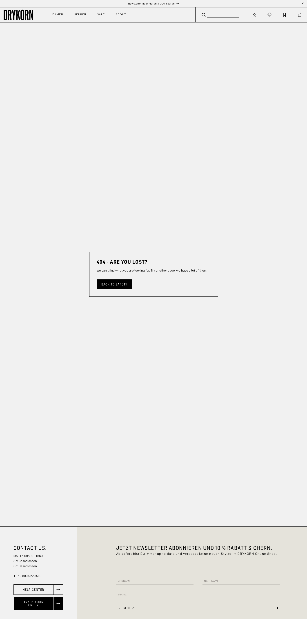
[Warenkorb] (299, 14)
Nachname (211, 581)
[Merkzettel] (284, 14)
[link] (38, 589)
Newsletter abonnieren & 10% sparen (151, 3)
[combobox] (221, 15)
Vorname (124, 581)
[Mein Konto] (254, 14)
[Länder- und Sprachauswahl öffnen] (269, 14)
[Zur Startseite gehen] (22, 15)
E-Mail (122, 594)
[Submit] (203, 14)
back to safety (114, 284)
